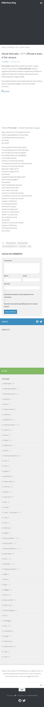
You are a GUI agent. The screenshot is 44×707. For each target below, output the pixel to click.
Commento (8, 261)
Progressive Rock (10, 569)
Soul (5, 626)
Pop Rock (7, 564)
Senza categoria (9, 610)
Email (25, 276)
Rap (5, 585)
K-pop (6, 507)
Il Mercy (6, 62)
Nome (6, 276)
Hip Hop (6, 487)
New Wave (7, 554)
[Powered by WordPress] (15, 695)
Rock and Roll (8, 600)
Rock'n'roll (7, 605)
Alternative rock (9, 394)
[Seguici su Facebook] (37, 321)
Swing (6, 636)
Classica (6, 415)
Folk (5, 461)
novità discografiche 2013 (9, 246)
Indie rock (7, 497)
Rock (5, 595)
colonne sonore (9, 425)
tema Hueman (32, 695)
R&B (5, 574)
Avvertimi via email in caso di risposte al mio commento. (19, 295)
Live (5, 523)
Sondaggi (7, 621)
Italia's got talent (22, 243)
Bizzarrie (7, 399)
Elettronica (7, 445)
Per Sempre (22, 246)
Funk (5, 466)
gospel (6, 471)
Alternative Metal (10, 389)
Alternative (7, 384)
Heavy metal (8, 482)
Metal (6, 533)
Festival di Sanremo (10, 456)
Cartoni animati (9, 409)
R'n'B (5, 579)
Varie (5, 657)
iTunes (37, 128)
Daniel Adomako (11, 243)
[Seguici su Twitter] (41, 321)
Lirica (5, 518)
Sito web (7, 284)
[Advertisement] (22, 23)
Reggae (6, 590)
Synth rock (7, 641)
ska (5, 616)
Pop (16, 47)
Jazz (5, 502)
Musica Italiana (8, 47)
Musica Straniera (9, 549)
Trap (5, 652)
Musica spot (8, 543)
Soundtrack (8, 631)
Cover (6, 435)
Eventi (6, 451)
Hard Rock (7, 476)
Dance (6, 440)
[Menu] (41, 3)
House (6, 492)
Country (6, 430)
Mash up (7, 528)
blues (6, 404)
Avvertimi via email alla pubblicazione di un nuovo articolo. (20, 305)
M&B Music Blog (8, 2)
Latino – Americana (10, 512)
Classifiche (7, 420)
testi (29, 246)
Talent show (24, 47)
